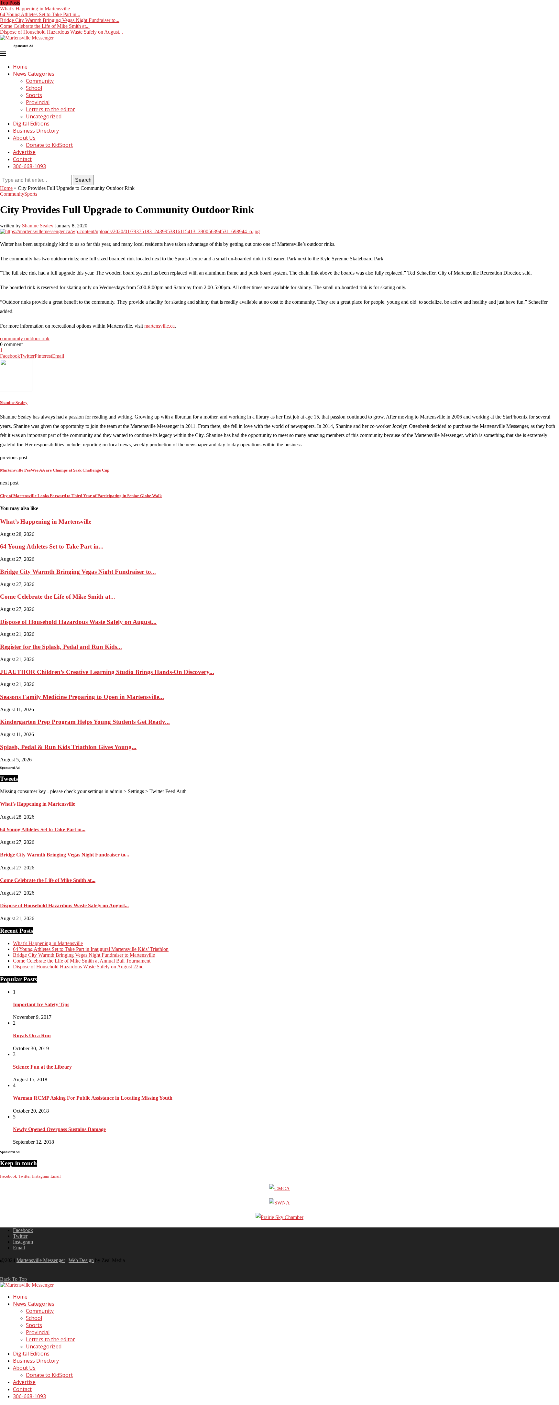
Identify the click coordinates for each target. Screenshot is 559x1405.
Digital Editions (31, 123)
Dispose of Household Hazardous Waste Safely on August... (61, 32)
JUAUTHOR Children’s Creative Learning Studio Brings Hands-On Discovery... (107, 672)
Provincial (37, 102)
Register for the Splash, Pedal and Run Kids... (61, 646)
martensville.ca (159, 326)
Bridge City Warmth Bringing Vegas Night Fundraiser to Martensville (84, 955)
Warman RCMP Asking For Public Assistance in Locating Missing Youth (92, 1098)
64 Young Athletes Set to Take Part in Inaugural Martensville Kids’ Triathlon (91, 949)
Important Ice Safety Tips (41, 1004)
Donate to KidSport (49, 144)
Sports (34, 95)
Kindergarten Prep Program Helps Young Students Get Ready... (85, 721)
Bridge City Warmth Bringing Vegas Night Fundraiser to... (59, 20)
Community (40, 80)
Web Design (81, 1260)
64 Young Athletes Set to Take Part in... (40, 14)
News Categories (33, 73)
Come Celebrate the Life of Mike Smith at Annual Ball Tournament (81, 961)
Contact (22, 159)
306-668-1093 (29, 166)
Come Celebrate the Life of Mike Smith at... (45, 26)
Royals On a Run (32, 1035)
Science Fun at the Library (42, 1067)
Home (20, 66)
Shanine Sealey (37, 225)
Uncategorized (43, 116)
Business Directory (36, 130)
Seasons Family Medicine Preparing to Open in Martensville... (82, 696)
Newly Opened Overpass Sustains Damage (59, 1129)
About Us (24, 137)
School (34, 88)
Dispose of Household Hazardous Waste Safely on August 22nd (78, 966)
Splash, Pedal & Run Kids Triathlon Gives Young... (68, 747)
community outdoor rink (24, 338)
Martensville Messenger (40, 1260)
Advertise (24, 152)
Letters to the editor (50, 109)
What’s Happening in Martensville (35, 8)
